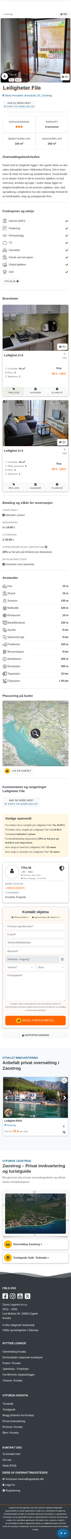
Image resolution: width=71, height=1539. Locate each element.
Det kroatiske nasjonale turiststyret (22, 1357)
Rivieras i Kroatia (12, 1427)
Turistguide (9, 1409)
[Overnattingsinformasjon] (64, 1126)
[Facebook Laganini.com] (5, 1296)
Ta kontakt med (11, 1454)
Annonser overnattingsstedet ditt (24, 1479)
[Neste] (61, 1097)
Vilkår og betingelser (14, 1330)
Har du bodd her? (20, 105)
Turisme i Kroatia (12, 1380)
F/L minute (57, 393)
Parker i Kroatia (11, 1363)
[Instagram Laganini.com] (12, 1296)
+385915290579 (15, 888)
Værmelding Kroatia (14, 1351)
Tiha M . (13, 74)
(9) (66, 77)
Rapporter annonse (36, 1035)
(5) (64, 346)
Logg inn (9, 1484)
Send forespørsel (38, 1020)
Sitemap (33, 1330)
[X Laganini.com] (27, 1296)
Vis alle (11, 281)
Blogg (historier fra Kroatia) (18, 1415)
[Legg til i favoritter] (64, 1080)
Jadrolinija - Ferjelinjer (15, 1368)
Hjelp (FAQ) (9, 1465)
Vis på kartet (21, 771)
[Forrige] (10, 1097)
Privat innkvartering (13, 1421)
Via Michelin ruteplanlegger (18, 1374)
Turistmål (7, 1403)
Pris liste (14, 393)
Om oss (6, 1459)
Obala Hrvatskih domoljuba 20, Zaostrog (28, 95)
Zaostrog (8, 14)
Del (65, 14)
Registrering (12, 1490)
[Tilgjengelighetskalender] (64, 1131)
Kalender (35, 393)
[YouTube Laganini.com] (20, 1296)
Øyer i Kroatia (10, 1432)
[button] (35, 733)
